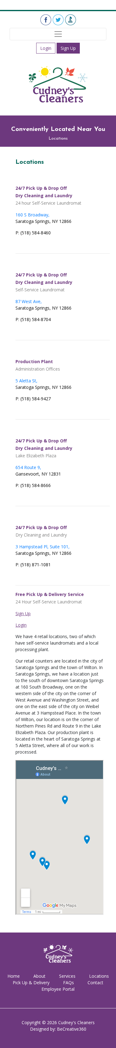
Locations (99, 976)
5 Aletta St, (26, 381)
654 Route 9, (28, 467)
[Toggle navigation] (58, 34)
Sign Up (68, 48)
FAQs (68, 982)
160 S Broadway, (32, 215)
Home (13, 976)
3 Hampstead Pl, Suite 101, (42, 547)
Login (45, 48)
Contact (95, 982)
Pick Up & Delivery (31, 982)
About (39, 976)
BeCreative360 (71, 1029)
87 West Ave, (28, 301)
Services (67, 976)
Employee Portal (58, 989)
